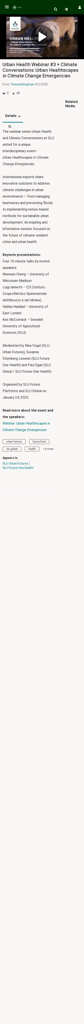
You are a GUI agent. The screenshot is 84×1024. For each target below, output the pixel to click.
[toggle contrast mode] (66, 9)
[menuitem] (55, 9)
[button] (7, 7)
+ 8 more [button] (48, 448)
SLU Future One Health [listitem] (18, 468)
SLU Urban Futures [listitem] (15, 463)
